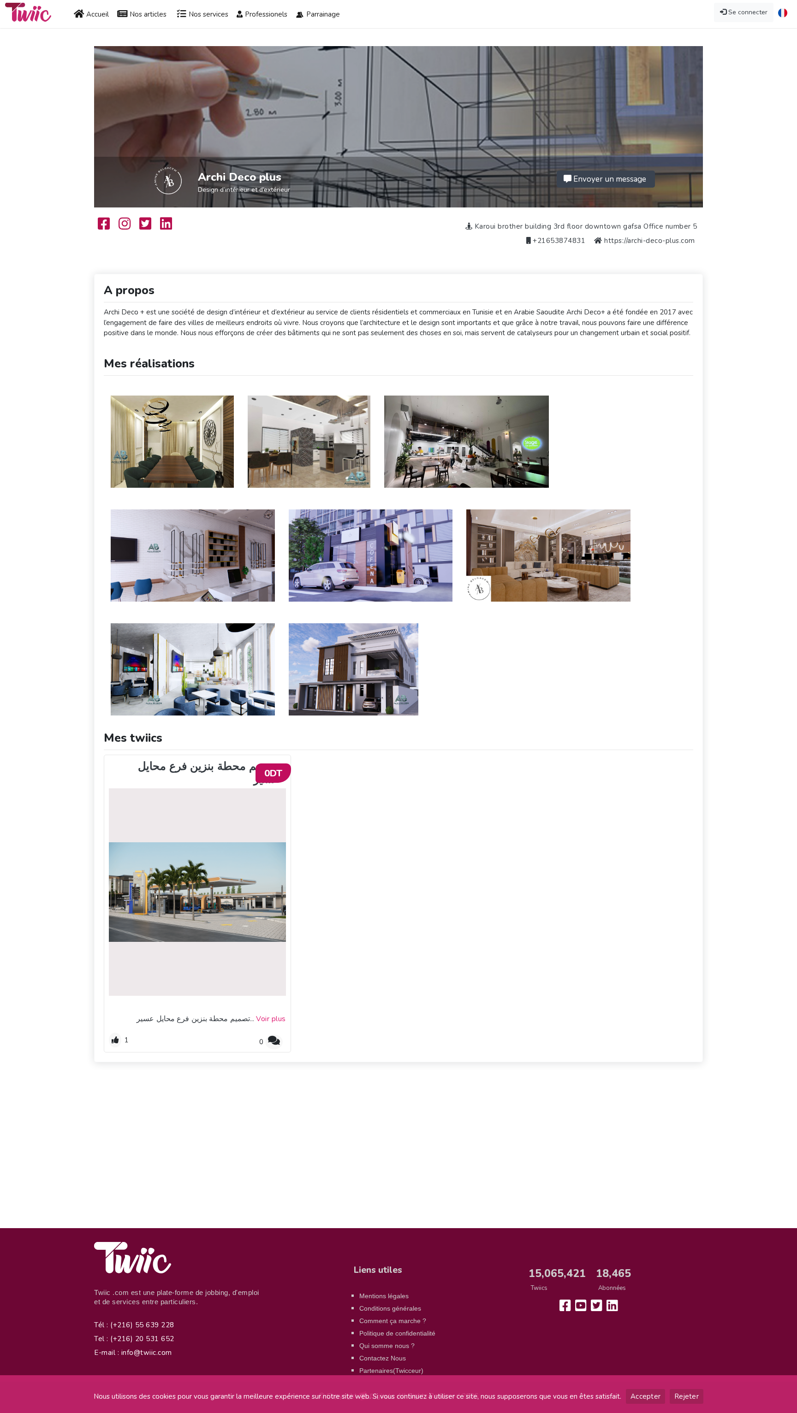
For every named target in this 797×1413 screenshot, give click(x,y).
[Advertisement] (398, 1149)
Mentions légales (384, 1296)
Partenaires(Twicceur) (391, 1370)
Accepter (645, 1396)
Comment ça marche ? (392, 1320)
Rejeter (686, 1396)
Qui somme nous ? (387, 1345)
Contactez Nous (382, 1358)
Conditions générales (390, 1308)
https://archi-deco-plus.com (649, 240)
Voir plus (271, 1019)
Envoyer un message (608, 179)
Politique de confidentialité (397, 1333)
